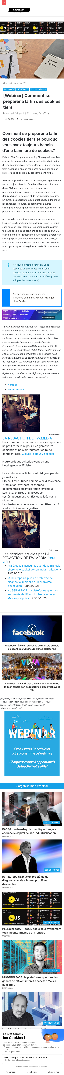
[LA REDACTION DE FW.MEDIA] (21, 431)
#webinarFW (19, 83)
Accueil (8, 83)
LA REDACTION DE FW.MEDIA (27, 438)
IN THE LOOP (22, 89)
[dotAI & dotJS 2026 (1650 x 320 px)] (32, 27)
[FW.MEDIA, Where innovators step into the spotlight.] (19, 10)
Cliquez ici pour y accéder (38, 453)
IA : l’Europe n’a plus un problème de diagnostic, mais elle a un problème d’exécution (30, 581)
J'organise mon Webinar (32, 786)
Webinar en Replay (38, 89)
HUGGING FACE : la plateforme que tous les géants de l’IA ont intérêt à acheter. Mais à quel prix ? (33, 594)
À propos (12, 384)
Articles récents (16, 389)
